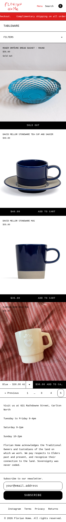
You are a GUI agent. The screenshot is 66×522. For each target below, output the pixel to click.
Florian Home (22, 518)
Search (49, 6)
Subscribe (33, 495)
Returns (53, 508)
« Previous (12, 393)
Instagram (14, 508)
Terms (27, 508)
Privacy (40, 508)
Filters (8, 37)
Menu (40, 6)
